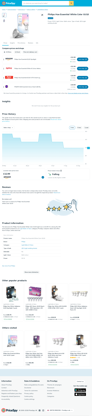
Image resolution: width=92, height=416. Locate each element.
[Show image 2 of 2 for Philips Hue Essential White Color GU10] (4, 21)
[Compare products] (42, 15)
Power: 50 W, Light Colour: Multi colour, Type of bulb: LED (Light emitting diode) (67, 22)
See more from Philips (8, 266)
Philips (23, 241)
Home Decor (21, 9)
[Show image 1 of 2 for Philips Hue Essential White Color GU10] (4, 15)
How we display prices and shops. (78, 93)
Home (3, 9)
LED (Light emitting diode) (29, 248)
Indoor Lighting (31, 9)
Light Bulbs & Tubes (42, 9)
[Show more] (3, 59)
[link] (12, 302)
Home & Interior (11, 9)
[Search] (71, 3)
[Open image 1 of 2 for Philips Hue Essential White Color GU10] (23, 26)
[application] (46, 149)
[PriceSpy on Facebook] (40, 410)
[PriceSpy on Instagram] (43, 410)
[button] (7, 52)
